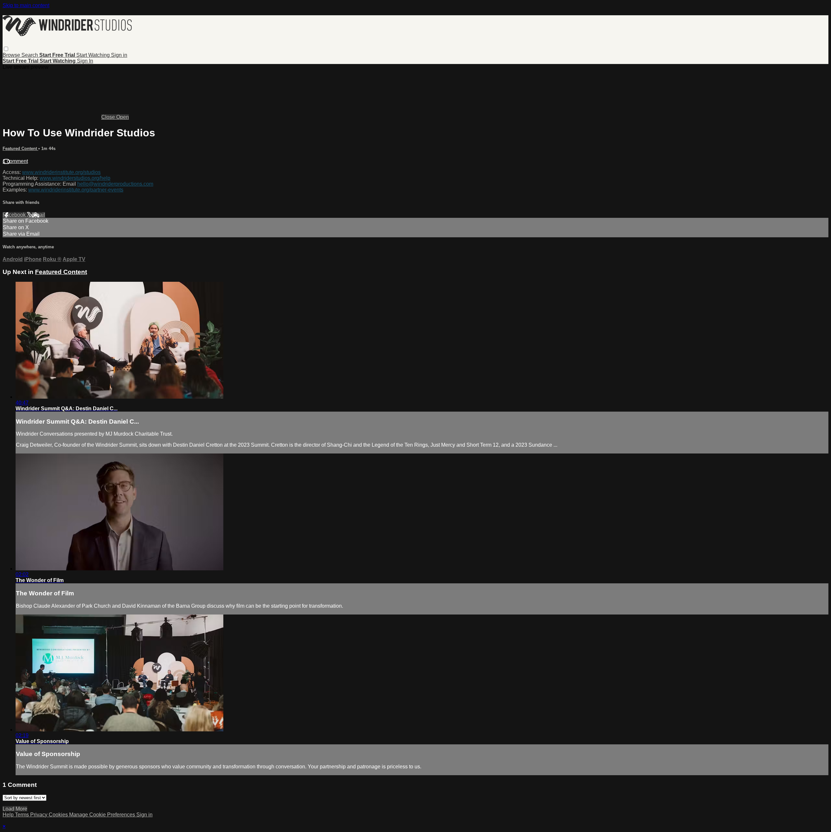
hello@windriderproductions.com (115, 184)
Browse (12, 55)
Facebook (15, 214)
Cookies (59, 814)
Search (30, 55)
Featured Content (20, 148)
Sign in (119, 55)
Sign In (85, 61)
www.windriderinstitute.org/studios (61, 172)
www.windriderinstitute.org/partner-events (75, 189)
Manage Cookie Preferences (102, 814)
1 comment (15, 161)
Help (9, 814)
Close (108, 117)
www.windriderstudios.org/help (75, 178)
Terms (22, 814)
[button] (6, 49)
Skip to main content (26, 5)
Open (122, 117)
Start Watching (93, 55)
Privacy (39, 814)
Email (38, 214)
